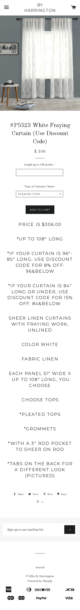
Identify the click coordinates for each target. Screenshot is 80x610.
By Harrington (40, 8)
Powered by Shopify (40, 581)
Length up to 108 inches (38, 164)
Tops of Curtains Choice (39, 186)
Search (40, 567)
